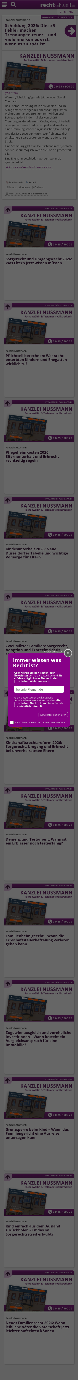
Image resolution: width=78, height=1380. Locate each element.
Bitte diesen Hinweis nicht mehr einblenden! (40, 722)
